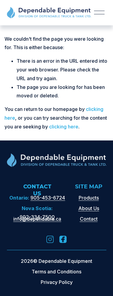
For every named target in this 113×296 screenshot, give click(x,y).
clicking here (63, 127)
